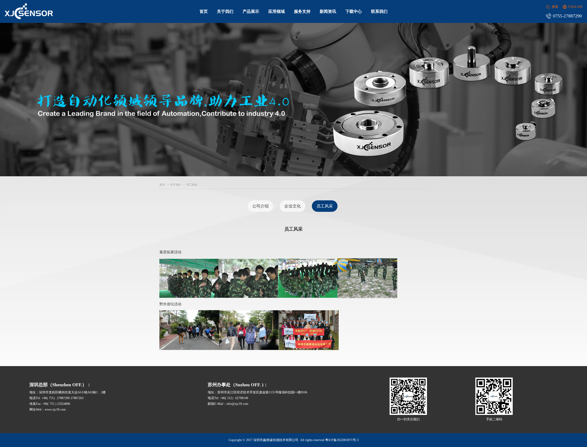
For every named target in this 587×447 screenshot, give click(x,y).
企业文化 (292, 206)
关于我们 (225, 11)
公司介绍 (260, 206)
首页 (203, 11)
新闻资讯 (328, 11)
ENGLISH (575, 6)
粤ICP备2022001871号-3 (342, 440)
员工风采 (191, 184)
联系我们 (379, 11)
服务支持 (302, 11)
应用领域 (276, 11)
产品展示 (251, 11)
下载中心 (353, 11)
